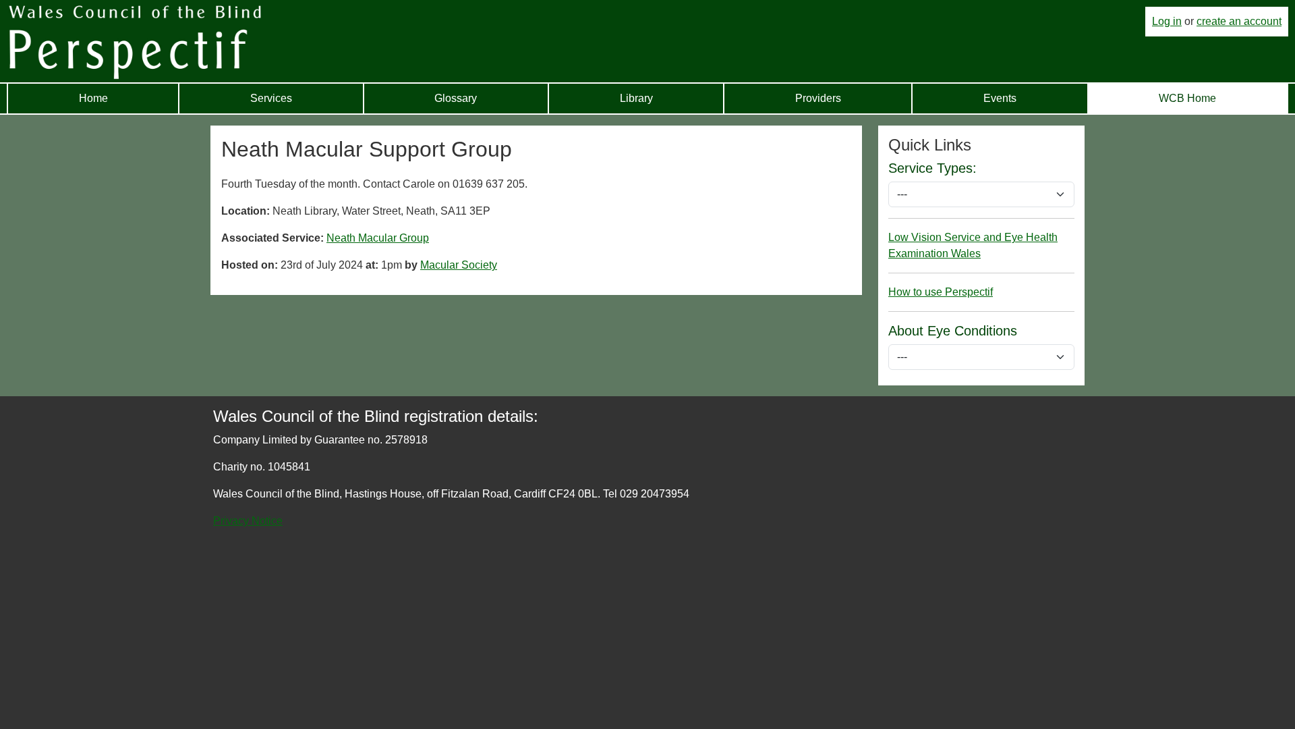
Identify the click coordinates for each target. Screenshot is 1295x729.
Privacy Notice (248, 520)
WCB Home (1187, 98)
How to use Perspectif (940, 292)
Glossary (455, 98)
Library (636, 98)
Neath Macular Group (377, 238)
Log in (1167, 21)
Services (271, 98)
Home (93, 98)
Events (999, 98)
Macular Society (458, 265)
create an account (1239, 21)
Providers (818, 98)
